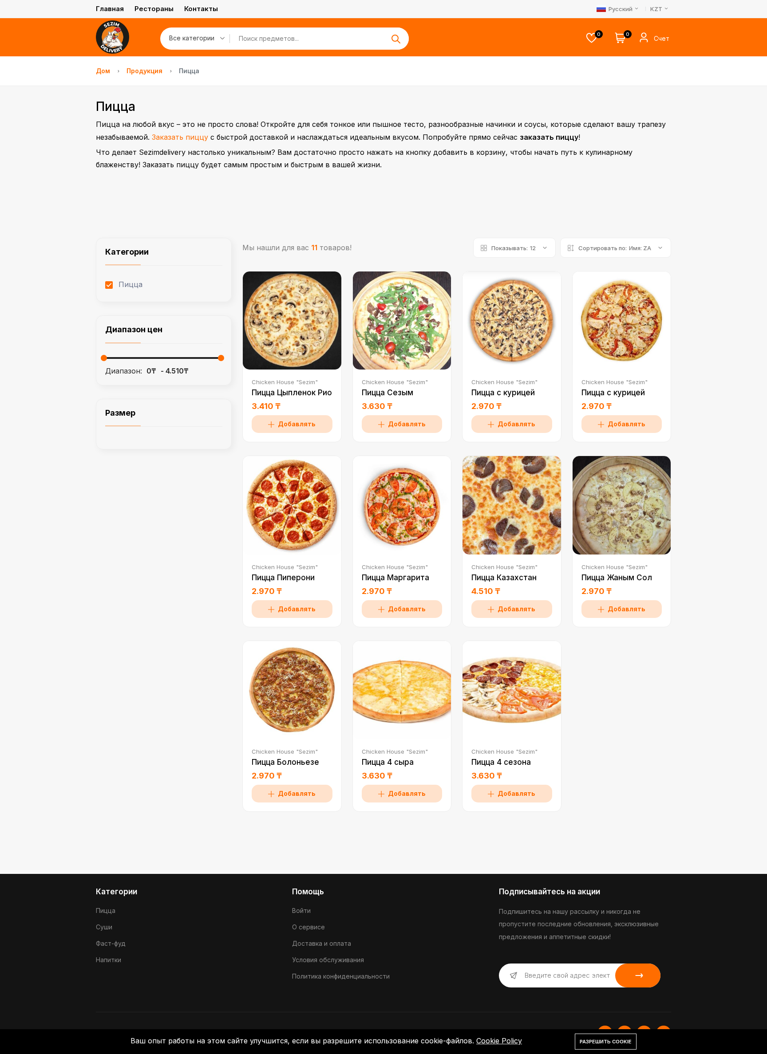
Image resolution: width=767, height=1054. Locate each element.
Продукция (144, 71)
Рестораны (154, 8)
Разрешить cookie (606, 1041)
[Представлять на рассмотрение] (396, 39)
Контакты (201, 8)
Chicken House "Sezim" (285, 381)
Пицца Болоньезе (285, 762)
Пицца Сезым (387, 392)
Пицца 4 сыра (388, 762)
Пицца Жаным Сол (616, 577)
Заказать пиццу (180, 137)
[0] (591, 38)
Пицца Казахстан (504, 577)
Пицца (129, 284)
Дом (103, 71)
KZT (657, 9)
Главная (110, 8)
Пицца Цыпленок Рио (292, 392)
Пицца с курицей (503, 392)
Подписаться (637, 975)
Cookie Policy (499, 1040)
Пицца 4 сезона (501, 762)
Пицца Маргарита (395, 577)
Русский (620, 9)
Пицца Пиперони (283, 577)
